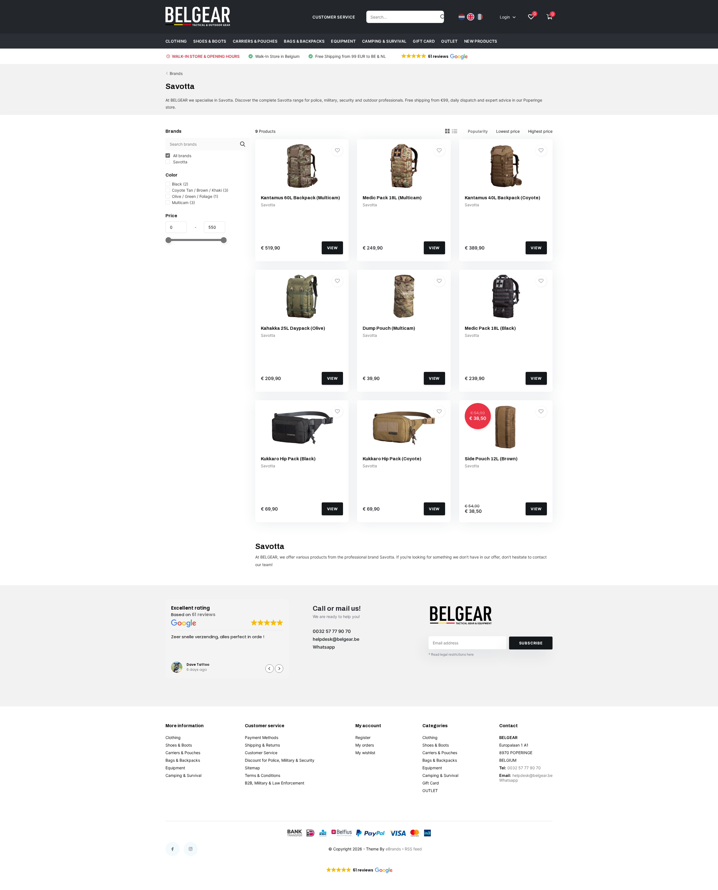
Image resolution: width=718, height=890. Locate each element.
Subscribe (531, 643)
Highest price (540, 131)
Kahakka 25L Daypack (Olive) (293, 328)
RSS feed (413, 848)
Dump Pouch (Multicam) (389, 328)
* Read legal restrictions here (451, 654)
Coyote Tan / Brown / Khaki (200, 190)
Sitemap (252, 767)
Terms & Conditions (262, 775)
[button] (434, 56)
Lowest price (508, 131)
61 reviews (203, 614)
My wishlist (365, 752)
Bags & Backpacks (304, 41)
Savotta (179, 161)
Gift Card (424, 41)
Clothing (176, 41)
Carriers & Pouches (255, 41)
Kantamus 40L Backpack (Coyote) (502, 197)
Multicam (183, 202)
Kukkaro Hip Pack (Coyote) (392, 458)
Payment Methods (261, 737)
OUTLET (449, 41)
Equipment (343, 41)
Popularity (478, 131)
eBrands (393, 848)
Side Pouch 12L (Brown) (491, 458)
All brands (181, 155)
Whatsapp (324, 647)
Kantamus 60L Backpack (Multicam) (300, 197)
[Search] (443, 17)
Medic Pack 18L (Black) (490, 328)
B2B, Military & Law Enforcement (274, 783)
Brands (176, 73)
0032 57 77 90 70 (332, 631)
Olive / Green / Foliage (195, 196)
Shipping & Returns (262, 745)
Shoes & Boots (209, 41)
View (332, 248)
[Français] (480, 17)
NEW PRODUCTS (480, 41)
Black (180, 184)
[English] (471, 17)
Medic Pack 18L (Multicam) (392, 197)
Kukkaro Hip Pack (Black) (288, 458)
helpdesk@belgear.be (336, 639)
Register (362, 737)
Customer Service (261, 752)
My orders (364, 745)
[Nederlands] (462, 17)
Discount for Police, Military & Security (279, 760)
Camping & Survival (384, 41)
